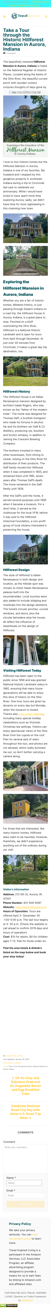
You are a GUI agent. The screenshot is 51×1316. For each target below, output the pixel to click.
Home (5, 1066)
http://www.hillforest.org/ (30, 907)
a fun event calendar (31, 714)
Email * (11, 1190)
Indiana (18, 1063)
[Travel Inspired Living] (25, 16)
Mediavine (27, 1300)
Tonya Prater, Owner (14, 1056)
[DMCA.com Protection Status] (9, 1306)
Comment (9, 1141)
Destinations (8, 1063)
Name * (11, 1177)
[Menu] (4, 16)
